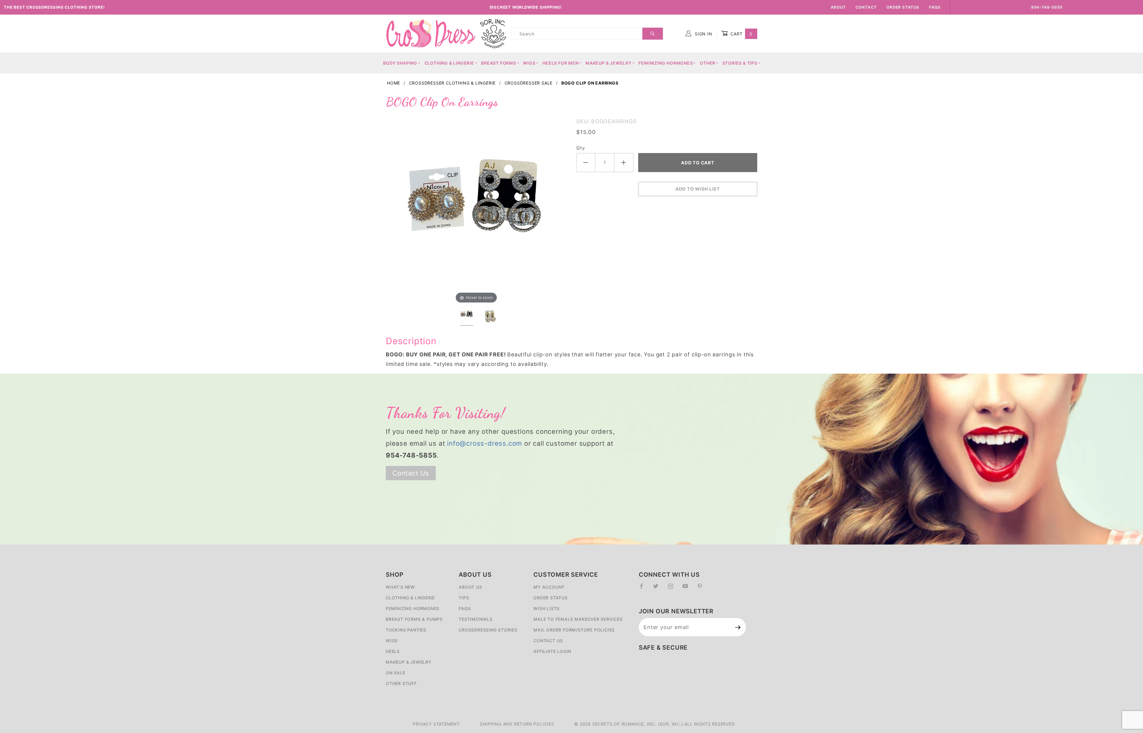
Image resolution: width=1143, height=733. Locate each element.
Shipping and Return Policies (517, 723)
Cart (740, 33)
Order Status (902, 7)
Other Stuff (401, 683)
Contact (866, 7)
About (838, 7)
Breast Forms (498, 62)
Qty (580, 148)
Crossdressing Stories (488, 629)
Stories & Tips (739, 62)
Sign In (702, 33)
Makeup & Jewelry (608, 62)
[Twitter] (658, 589)
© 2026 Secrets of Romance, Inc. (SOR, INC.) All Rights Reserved (654, 723)
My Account (549, 586)
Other (707, 62)
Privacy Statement (436, 723)
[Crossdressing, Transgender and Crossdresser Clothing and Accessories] (430, 33)
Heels (393, 651)
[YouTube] (688, 589)
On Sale (395, 672)
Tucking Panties (406, 629)
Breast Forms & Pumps (414, 619)
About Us (470, 586)
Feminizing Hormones (665, 62)
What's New (400, 586)
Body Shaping (400, 62)
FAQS (465, 608)
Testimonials (476, 619)
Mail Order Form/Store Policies (574, 629)
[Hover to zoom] (476, 209)
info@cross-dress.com (484, 443)
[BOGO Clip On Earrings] (476, 209)
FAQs (935, 7)
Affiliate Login (552, 651)
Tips (464, 597)
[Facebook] (644, 589)
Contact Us (410, 473)
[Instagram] (673, 589)
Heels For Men (560, 62)
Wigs (529, 62)
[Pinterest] (702, 589)
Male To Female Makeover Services (578, 619)
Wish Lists (546, 608)
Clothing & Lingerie (449, 62)
